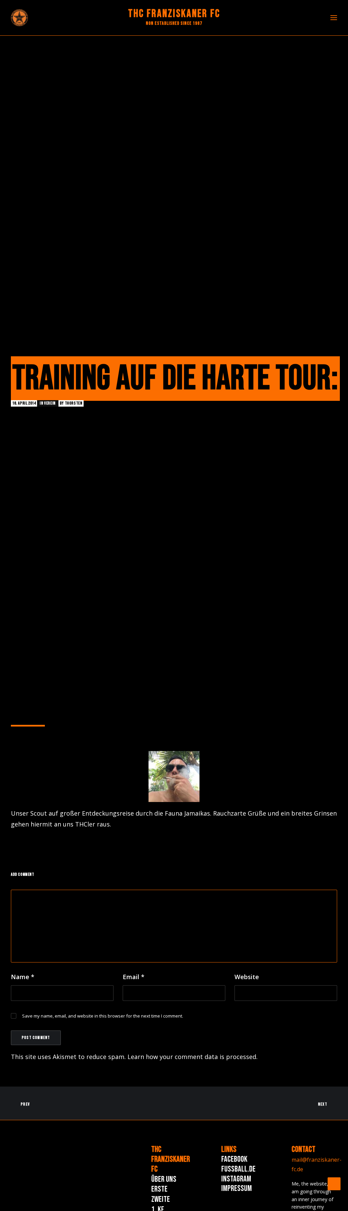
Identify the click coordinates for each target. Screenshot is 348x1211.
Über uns (163, 1179)
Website (246, 977)
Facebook (234, 1159)
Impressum (236, 1188)
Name (22, 977)
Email (133, 977)
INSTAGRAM (236, 1179)
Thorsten (74, 403)
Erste (159, 1189)
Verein (50, 403)
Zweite (160, 1199)
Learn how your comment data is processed (191, 1057)
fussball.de (238, 1169)
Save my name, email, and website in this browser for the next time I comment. (102, 1016)
